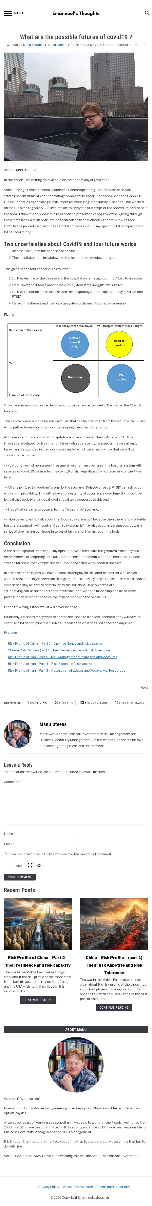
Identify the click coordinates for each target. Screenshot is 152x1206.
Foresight (58, 44)
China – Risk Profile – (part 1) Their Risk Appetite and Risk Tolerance (59, 650)
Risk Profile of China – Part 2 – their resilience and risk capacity (55, 643)
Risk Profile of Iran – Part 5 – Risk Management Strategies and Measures (62, 657)
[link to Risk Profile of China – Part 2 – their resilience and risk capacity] (38, 924)
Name (9, 834)
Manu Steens (33, 44)
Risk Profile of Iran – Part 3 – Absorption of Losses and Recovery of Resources (66, 670)
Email (9, 844)
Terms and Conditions (113, 1187)
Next (144, 687)
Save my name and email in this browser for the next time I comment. (60, 854)
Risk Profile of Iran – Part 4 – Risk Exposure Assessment (50, 664)
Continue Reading (38, 1000)
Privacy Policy (48, 1187)
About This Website (78, 1187)
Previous (10, 632)
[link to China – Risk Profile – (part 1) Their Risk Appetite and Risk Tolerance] (114, 924)
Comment (12, 782)
